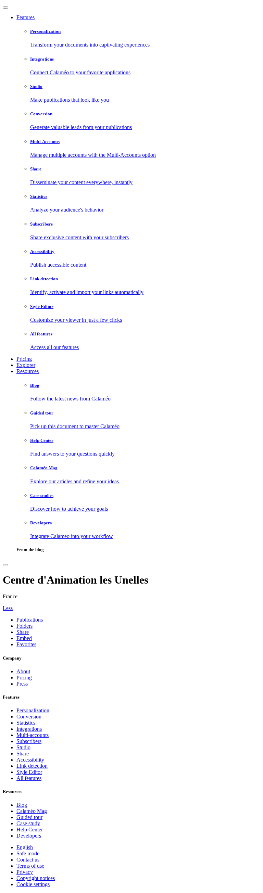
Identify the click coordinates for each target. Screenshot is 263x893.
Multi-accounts (32, 735)
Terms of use (30, 866)
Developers (28, 836)
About (23, 671)
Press (22, 684)
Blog (21, 805)
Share (22, 753)
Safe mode (27, 853)
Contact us (27, 860)
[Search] (5, 565)
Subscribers (28, 741)
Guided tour (29, 817)
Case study (28, 823)
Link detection (32, 766)
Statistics (25, 723)
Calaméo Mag (31, 811)
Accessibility (30, 760)
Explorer (25, 365)
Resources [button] (27, 371)
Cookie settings (33, 884)
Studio (23, 747)
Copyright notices (35, 878)
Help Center (29, 829)
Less (8, 608)
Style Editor (29, 772)
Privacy (24, 872)
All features (28, 778)
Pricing (24, 359)
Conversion (28, 716)
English (24, 847)
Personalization (32, 710)
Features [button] (25, 17)
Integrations (29, 729)
